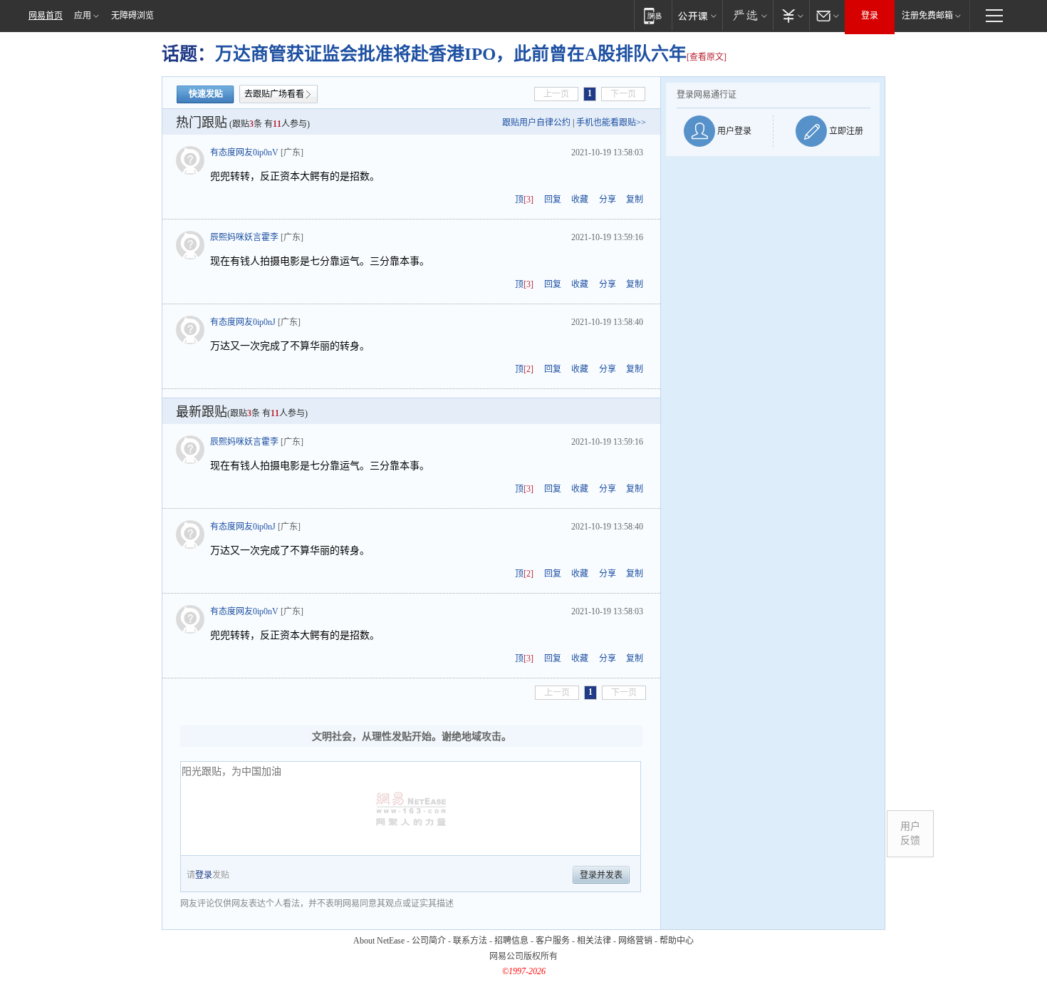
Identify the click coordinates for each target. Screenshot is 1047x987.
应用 (82, 16)
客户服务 (553, 941)
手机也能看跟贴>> (611, 123)
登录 (869, 16)
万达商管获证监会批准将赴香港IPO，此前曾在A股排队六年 (451, 53)
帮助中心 (677, 941)
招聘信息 (511, 941)
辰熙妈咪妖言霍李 (244, 237)
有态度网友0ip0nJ (243, 322)
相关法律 (594, 941)
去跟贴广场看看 (274, 94)
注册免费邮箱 (927, 16)
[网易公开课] (697, 15)
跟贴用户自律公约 (536, 123)
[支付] (791, 15)
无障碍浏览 (132, 16)
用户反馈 (910, 833)
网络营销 (635, 941)
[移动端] (653, 15)
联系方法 (470, 941)
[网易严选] (747, 15)
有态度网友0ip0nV (244, 152)
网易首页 (45, 16)
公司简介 (429, 941)
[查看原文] (706, 57)
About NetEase (379, 941)
